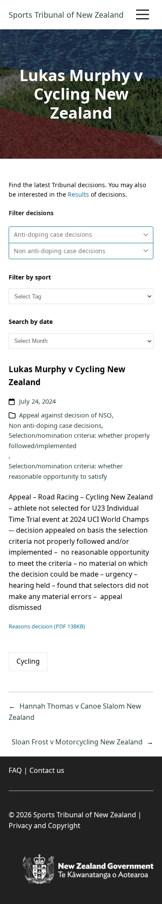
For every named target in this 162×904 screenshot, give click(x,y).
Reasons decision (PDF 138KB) (47, 626)
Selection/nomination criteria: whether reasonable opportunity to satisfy (66, 470)
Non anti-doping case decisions (59, 251)
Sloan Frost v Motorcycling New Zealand (77, 742)
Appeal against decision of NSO (65, 415)
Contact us (46, 770)
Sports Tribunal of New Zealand (66, 14)
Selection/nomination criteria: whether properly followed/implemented (79, 440)
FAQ (15, 770)
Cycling (28, 661)
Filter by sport (30, 277)
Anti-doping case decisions (53, 234)
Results (78, 194)
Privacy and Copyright (44, 825)
